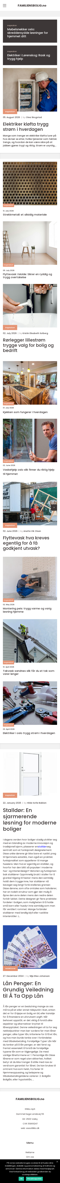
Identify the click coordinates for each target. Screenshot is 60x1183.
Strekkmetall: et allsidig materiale (25, 214)
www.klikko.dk (32, 1128)
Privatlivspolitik (34, 1178)
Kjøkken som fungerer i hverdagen (25, 412)
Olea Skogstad (34, 117)
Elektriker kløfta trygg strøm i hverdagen (25, 127)
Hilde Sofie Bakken (36, 803)
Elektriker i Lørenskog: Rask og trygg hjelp (28, 57)
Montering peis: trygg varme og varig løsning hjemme (27, 610)
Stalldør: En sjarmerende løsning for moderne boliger (30, 820)
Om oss (30, 1156)
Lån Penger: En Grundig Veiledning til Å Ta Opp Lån (28, 990)
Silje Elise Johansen (40, 976)
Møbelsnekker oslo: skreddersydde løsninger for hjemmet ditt (27, 33)
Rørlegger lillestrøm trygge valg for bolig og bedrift (28, 345)
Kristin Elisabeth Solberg (35, 333)
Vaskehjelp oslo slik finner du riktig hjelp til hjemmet (28, 472)
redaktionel (10, 968)
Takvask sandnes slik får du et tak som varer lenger (28, 672)
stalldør (42, 846)
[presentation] (54, 507)
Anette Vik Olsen (32, 531)
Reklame (30, 1152)
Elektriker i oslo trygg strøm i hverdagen (29, 733)
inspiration (12, 25)
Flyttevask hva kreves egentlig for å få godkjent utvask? (26, 543)
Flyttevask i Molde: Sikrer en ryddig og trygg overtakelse (27, 276)
